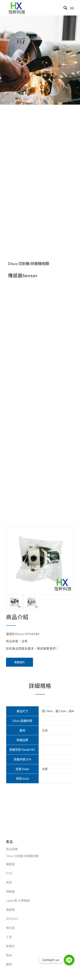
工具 (9, 937)
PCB (9, 873)
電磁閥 (10, 909)
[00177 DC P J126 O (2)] (40, 560)
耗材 (9, 955)
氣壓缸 (10, 946)
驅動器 (10, 864)
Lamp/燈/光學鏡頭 (18, 900)
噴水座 (10, 928)
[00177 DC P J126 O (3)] (31, 602)
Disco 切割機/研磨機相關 (22, 856)
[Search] (63, 7)
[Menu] (72, 7)
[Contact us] (69, 960)
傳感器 (10, 891)
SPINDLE (12, 918)
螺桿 (9, 964)
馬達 (9, 882)
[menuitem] (63, 7)
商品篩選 (12, 849)
